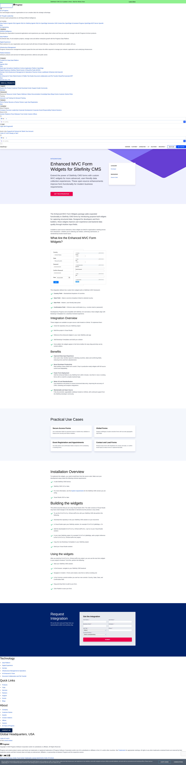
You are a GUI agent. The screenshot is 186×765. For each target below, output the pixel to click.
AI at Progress (4, 10)
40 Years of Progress (8, 726)
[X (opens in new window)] (3, 756)
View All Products (8, 83)
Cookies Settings (178, 762)
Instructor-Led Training (6, 98)
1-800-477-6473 (4, 133)
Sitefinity (13, 70)
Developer (113, 169)
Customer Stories (64, 94)
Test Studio (30, 76)
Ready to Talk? (14, 133)
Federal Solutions (5, 53)
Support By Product (5, 88)
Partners (2, 100)
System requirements (77, 491)
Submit (107, 639)
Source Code (114, 177)
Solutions (3, 29)
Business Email (87, 624)
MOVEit (38, 70)
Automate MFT (36, 77)
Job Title (85, 628)
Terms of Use (4, 758)
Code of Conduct (49, 758)
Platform (134, 146)
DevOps (2, 72)
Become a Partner (14, 102)
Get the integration (61, 194)
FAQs (71, 94)
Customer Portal (16, 88)
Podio (33, 70)
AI (1, 8)
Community (44, 88)
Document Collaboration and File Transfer (14, 676)
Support (2, 86)
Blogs (52, 94)
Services (2, 90)
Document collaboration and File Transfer (46, 76)
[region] (93, 762)
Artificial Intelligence (6, 31)
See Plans (171, 146)
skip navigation (6, 5)
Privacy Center (12, 758)
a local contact (8, 740)
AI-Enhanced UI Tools (6, 76)
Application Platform (31, 68)
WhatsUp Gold (53, 72)
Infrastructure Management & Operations (20, 72)
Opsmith (51, 24)
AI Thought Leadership (6, 16)
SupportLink (10, 131)
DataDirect (17, 68)
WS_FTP (7, 80)
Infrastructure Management (8, 47)
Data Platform (4, 23)
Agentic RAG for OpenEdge (39, 23)
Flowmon (35, 72)
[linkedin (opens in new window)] (9, 756)
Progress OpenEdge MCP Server (88, 23)
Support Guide (36, 88)
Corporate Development (25, 110)
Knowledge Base (46, 94)
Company (3, 106)
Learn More (132, 1)
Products (3, 58)
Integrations (55, 159)
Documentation (36, 94)
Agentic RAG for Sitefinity (23, 23)
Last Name (111, 619)
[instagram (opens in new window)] (7, 756)
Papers (19, 94)
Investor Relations (5, 114)
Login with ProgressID (6, 126)
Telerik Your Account (27, 131)
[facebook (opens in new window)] (1, 756)
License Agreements (38, 758)
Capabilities (142, 146)
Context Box (61, 23)
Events (57, 94)
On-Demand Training (19, 98)
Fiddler (25, 76)
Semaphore (9, 68)
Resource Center (11, 94)
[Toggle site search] (1, 135)
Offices (35, 114)
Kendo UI (23, 70)
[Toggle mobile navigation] (1, 144)
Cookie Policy (4, 762)
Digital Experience (5, 42)
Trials (3, 687)
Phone (110, 628)
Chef (6, 72)
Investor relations (7, 717)
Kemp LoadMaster (43, 72)
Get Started (181, 146)
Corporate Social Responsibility (42, 110)
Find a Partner (4, 102)
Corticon (22, 68)
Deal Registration (19, 103)
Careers (30, 114)
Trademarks (121, 750)
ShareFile (29, 70)
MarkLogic (3, 68)
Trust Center (24, 114)
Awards (4, 715)
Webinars (24, 94)
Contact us (6, 730)
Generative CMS (52, 23)
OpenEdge (40, 68)
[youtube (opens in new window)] (5, 756)
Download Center (27, 88)
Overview (127, 146)
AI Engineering (4, 27)
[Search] (1, 116)
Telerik (18, 70)
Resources (3, 92)
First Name (85, 619)
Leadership (15, 110)
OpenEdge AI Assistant (72, 23)
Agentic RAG (12, 23)
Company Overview (5, 110)
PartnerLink (17, 131)
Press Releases (15, 114)
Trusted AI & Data (5, 60)
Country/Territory (87, 632)
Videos (29, 94)
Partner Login (23, 102)
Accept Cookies (165, 762)
